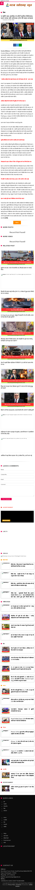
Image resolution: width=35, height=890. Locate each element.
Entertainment (7, 840)
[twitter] (17, 45)
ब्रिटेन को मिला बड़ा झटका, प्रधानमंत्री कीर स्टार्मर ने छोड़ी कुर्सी (17, 410)
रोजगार (5, 817)
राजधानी (5, 824)
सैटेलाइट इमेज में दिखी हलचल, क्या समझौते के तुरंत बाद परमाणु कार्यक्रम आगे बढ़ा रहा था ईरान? (16, 339)
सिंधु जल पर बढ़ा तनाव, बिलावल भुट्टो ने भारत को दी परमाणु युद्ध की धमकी (17, 387)
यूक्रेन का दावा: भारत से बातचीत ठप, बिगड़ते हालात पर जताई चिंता (16, 268)
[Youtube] (20, 888)
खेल (4, 822)
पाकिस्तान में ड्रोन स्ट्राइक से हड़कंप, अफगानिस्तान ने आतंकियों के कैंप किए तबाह (17, 432)
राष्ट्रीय (5, 804)
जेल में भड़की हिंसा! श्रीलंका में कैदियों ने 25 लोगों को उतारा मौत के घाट (17, 363)
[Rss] (23, 888)
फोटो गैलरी (6, 835)
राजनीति (5, 819)
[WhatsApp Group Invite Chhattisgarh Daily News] (17, 556)
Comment (3, 484)
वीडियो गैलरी (6, 838)
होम (4, 801)
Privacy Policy (11, 884)
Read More (6, 520)
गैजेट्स (5, 833)
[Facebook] (11, 888)
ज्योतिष (5, 826)
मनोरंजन (5, 810)
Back (17, 222)
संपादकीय (5, 806)
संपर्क (5, 842)
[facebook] (14, 45)
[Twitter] (14, 888)
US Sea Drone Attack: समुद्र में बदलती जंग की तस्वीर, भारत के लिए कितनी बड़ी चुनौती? (17, 316)
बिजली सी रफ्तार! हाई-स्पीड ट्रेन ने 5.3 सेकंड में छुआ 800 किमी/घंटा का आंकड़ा (17, 292)
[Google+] (17, 888)
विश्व (4, 808)
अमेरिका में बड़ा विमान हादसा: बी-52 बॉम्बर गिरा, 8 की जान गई (16, 455)
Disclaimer (18, 884)
